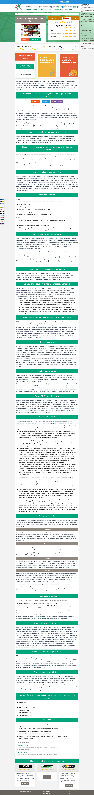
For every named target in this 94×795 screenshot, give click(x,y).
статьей (28, 427)
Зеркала (43, 9)
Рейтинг (29, 9)
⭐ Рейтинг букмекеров (28, 13)
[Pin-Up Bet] (2, 221)
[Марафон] (2, 203)
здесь (27, 379)
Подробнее (25, 783)
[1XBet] (2, 199)
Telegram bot (67, 6)
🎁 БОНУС (45, 101)
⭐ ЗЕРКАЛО (35, 101)
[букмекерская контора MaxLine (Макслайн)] (47, 766)
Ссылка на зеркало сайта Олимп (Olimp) (25, 66)
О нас (69, 793)
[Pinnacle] (2, 205)
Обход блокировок (54, 9)
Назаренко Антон (23, 745)
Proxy (60, 6)
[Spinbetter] (2, 219)
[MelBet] (2, 201)
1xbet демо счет (47, 793)
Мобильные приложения (25, 791)
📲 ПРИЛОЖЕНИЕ (57, 101)
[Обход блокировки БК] (47, 66)
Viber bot (55, 6)
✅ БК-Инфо (19, 13)
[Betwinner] (2, 207)
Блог (69, 791)
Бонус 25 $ (24, 39)
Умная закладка (44, 6)
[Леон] (2, 213)
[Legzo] (2, 223)
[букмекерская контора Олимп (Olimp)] (67, 18)
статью (29, 360)
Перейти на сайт (34, 39)
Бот (49, 6)
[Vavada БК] (2, 209)
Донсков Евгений (23, 752)
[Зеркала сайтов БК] (69, 66)
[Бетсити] (2, 215)
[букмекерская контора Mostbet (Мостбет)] (68, 766)
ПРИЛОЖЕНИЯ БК (70, 9)
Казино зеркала (47, 791)
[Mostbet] (2, 217)
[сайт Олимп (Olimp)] (30, 30)
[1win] (2, 211)
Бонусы (36, 9)
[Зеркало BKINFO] (18, 7)
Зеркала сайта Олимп (25, 57)
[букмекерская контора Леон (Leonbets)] (25, 766)
